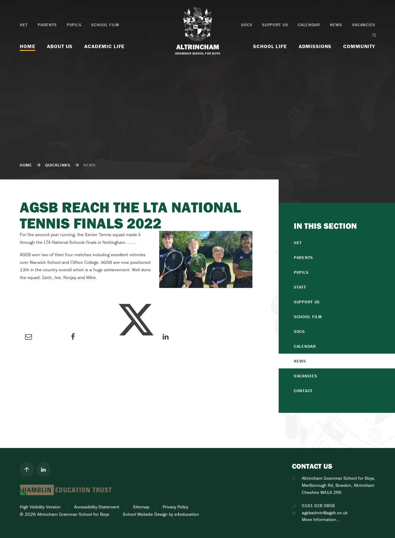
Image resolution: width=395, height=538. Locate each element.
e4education (186, 514)
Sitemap (141, 507)
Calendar (309, 24)
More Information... (321, 519)
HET (24, 24)
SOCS (246, 24)
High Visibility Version (40, 507)
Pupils (74, 24)
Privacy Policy (175, 507)
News (336, 24)
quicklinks (57, 165)
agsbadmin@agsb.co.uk (325, 512)
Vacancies (363, 24)
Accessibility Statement (96, 507)
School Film (105, 24)
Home (26, 165)
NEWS (89, 165)
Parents (47, 24)
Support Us (275, 24)
